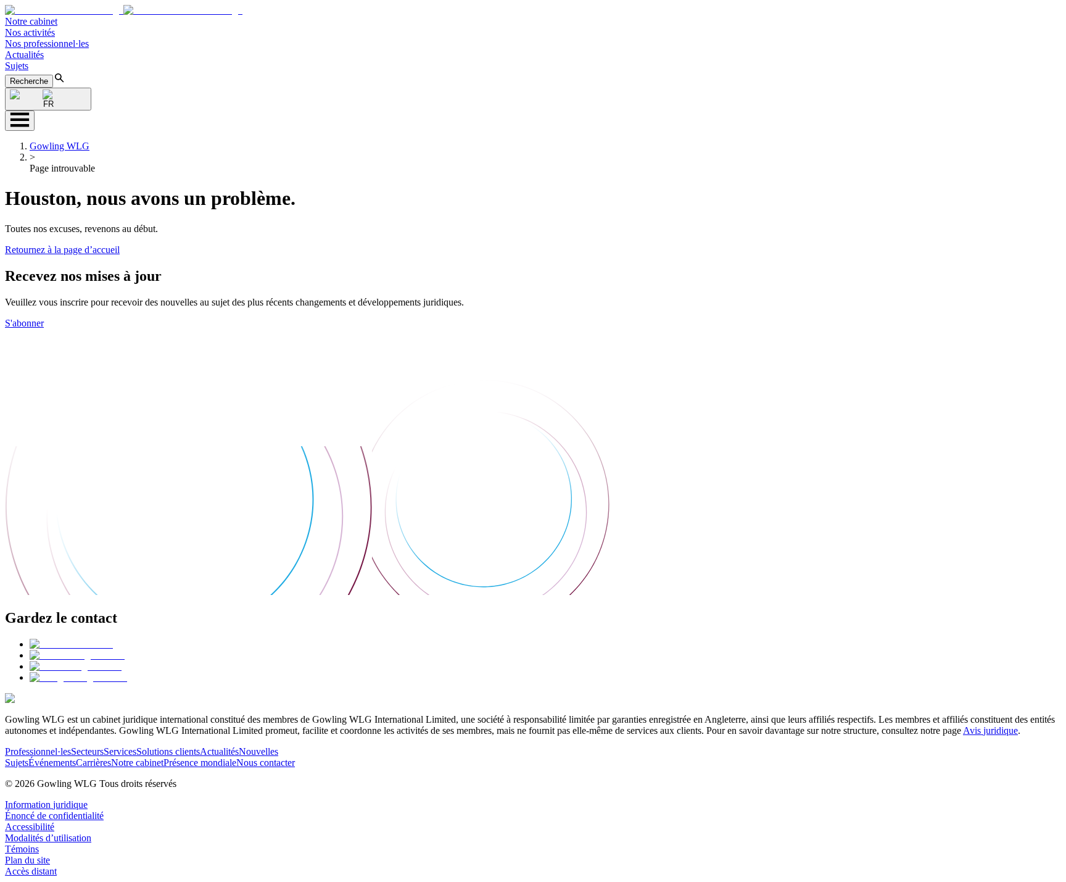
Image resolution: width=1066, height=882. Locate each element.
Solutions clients (168, 751)
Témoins (22, 849)
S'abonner (24, 323)
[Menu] (20, 120)
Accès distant (31, 871)
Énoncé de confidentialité (54, 815)
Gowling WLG (59, 146)
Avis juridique (990, 730)
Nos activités (30, 32)
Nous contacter (265, 762)
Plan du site (27, 860)
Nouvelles (258, 751)
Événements (52, 762)
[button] (123, 10)
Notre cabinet (31, 21)
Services (120, 751)
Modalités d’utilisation (48, 838)
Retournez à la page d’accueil (62, 249)
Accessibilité (29, 827)
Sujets (16, 65)
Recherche (29, 81)
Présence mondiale (199, 762)
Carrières (93, 762)
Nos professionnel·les (47, 43)
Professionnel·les (38, 751)
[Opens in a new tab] (71, 644)
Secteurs (87, 751)
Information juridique (46, 804)
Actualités (24, 54)
